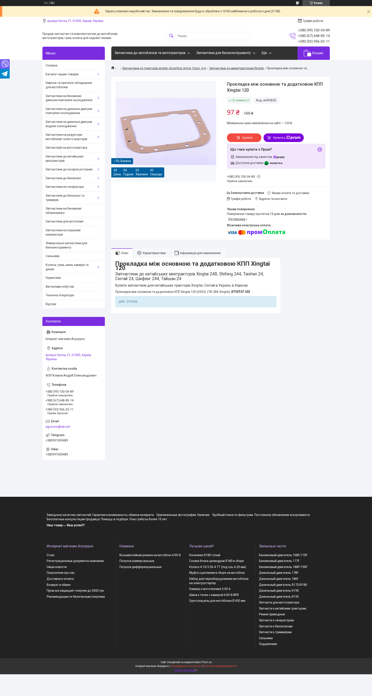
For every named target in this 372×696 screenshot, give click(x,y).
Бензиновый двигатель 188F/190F (283, 567)
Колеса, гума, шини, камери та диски (67, 267)
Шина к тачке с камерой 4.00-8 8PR (214, 595)
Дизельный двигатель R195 (279, 596)
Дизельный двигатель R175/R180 (283, 584)
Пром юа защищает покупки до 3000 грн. (76, 590)
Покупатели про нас (61, 572)
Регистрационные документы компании (75, 561)
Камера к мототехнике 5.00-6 (210, 589)
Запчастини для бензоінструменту (223, 53)
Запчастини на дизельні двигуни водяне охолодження (69, 124)
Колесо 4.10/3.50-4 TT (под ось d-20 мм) (217, 567)
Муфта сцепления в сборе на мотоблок (217, 572)
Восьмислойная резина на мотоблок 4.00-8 (150, 555)
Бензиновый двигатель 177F (279, 561)
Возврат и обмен (59, 584)
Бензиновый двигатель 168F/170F (283, 555)
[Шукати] (171, 36)
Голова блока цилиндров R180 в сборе (216, 561)
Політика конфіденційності (220, 666)
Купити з (279, 137)
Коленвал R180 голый (204, 555)
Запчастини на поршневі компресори (63, 232)
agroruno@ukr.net (58, 426)
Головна (51, 65)
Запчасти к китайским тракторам (282, 608)
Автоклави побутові (60, 286)
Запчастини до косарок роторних (69, 169)
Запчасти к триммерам (275, 632)
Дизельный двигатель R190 (279, 590)
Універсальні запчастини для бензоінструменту (66, 245)
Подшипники (268, 644)
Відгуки (51, 304)
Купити (247, 137)
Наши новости (57, 567)
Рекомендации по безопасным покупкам (76, 596)
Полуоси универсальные (136, 561)
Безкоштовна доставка (247, 192)
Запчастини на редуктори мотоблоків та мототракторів (66, 137)
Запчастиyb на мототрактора (66, 147)
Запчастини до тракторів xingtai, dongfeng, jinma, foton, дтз (164, 68)
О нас (50, 555)
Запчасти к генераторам (276, 620)
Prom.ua (207, 662)
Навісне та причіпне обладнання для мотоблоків (69, 85)
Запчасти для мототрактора (279, 602)
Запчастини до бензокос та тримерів (65, 198)
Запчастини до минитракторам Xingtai (236, 68)
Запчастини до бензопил (63, 178)
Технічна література (60, 295)
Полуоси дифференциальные (140, 567)
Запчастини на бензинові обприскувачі (63, 211)
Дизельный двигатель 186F (278, 578)
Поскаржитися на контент (186, 666)
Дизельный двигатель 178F (278, 572)
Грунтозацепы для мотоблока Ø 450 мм (217, 600)
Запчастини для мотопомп (65, 221)
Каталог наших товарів (62, 74)
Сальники (52, 256)
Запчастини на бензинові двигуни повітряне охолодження (69, 98)
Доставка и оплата (60, 578)
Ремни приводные (272, 614)
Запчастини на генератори (65, 186)
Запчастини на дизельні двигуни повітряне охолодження (69, 111)
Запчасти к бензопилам (276, 626)
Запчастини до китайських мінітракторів (65, 158)
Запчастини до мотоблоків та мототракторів (150, 53)
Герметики (53, 277)
